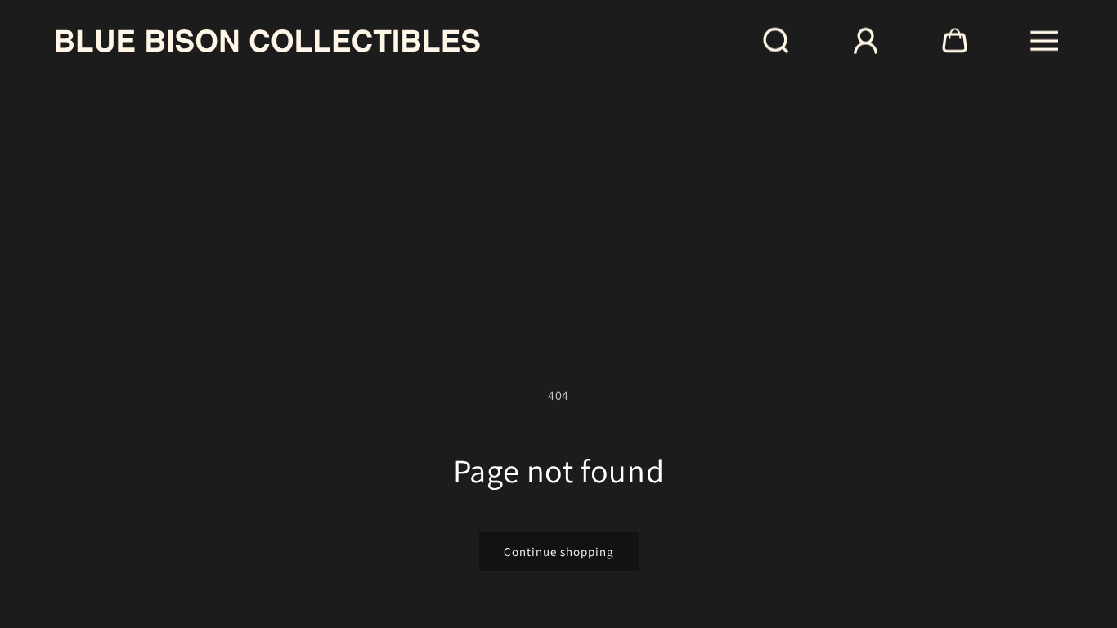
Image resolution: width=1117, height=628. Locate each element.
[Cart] (954, 40)
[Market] (865, 40)
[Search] (776, 40)
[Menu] (1044, 40)
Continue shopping (559, 551)
